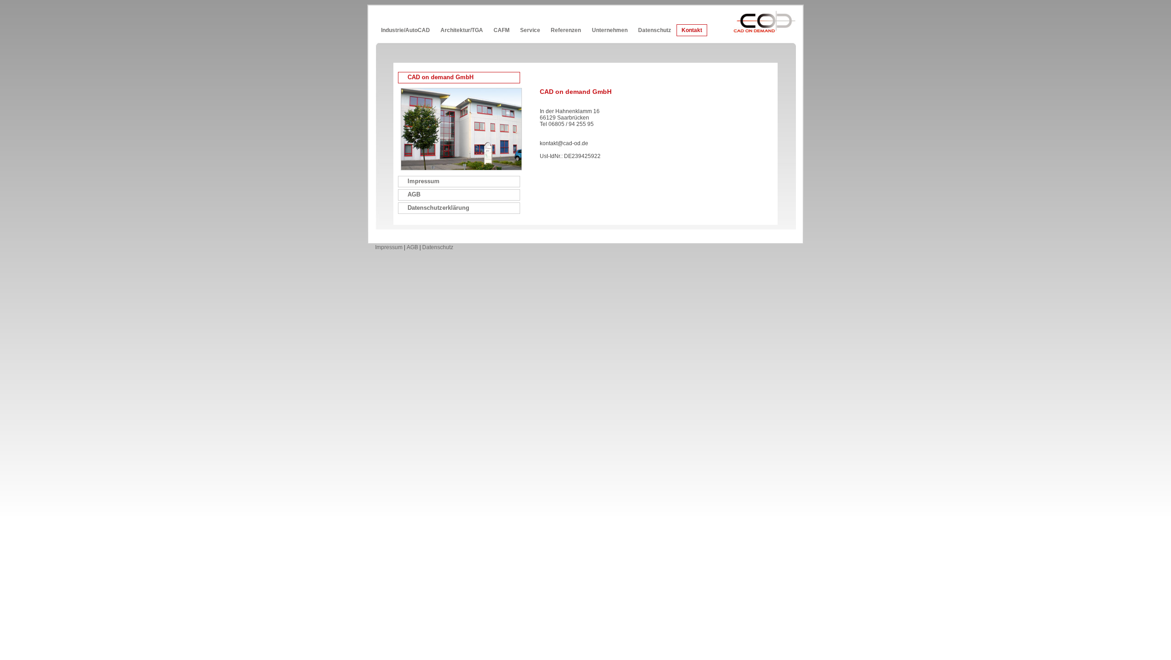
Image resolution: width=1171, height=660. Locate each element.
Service (530, 30)
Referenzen (566, 30)
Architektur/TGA (461, 30)
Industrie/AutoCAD (405, 30)
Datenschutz (654, 30)
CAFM (502, 30)
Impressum (389, 247)
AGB (412, 247)
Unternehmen (610, 30)
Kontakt (692, 30)
